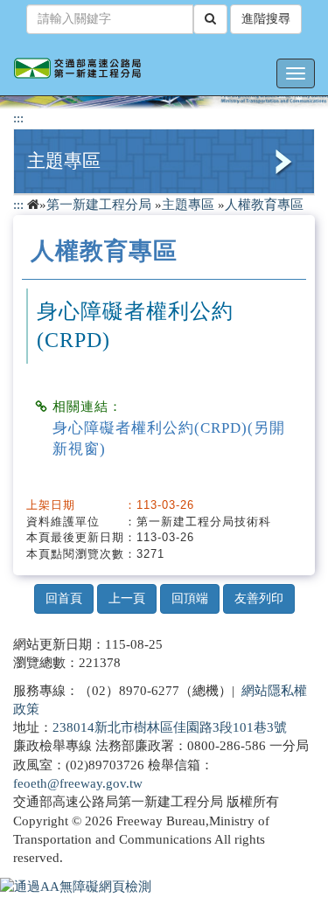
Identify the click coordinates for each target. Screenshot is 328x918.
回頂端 (189, 598)
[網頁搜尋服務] (210, 19)
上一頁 (126, 598)
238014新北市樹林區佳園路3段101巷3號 (169, 727)
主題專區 (64, 160)
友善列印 (258, 598)
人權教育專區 (264, 205)
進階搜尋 (265, 18)
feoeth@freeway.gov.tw (78, 783)
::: (18, 118)
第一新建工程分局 (98, 205)
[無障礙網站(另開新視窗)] (75, 886)
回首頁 (63, 598)
